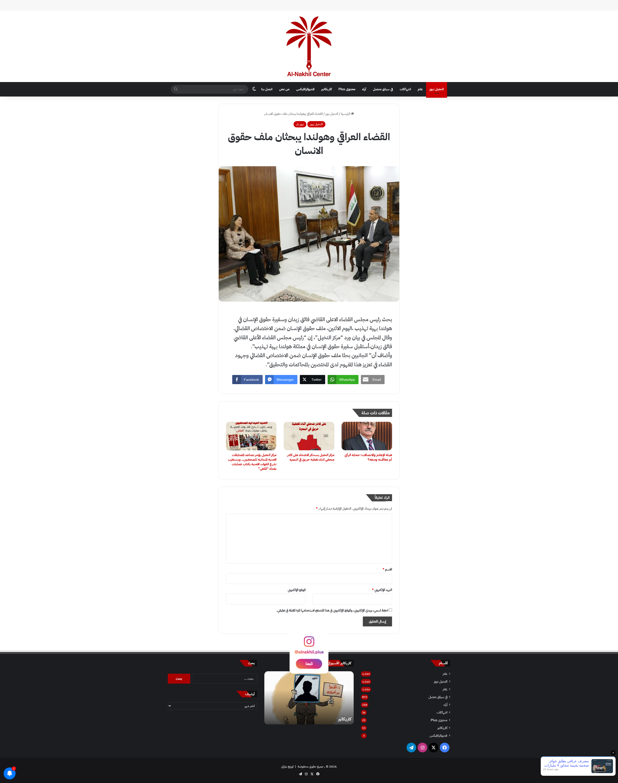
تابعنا (309, 664)
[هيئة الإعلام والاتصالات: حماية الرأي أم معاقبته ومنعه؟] (367, 436)
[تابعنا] (309, 644)
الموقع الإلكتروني (297, 590)
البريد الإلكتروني (382, 590)
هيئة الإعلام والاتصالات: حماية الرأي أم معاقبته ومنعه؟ (368, 457)
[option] (309, 697)
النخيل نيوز (436, 89)
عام (420, 89)
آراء (364, 89)
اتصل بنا (266, 89)
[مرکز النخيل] (309, 46)
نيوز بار (300, 124)
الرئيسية (346, 113)
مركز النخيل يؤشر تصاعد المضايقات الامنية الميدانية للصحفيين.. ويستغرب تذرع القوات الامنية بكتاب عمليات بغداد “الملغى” (252, 461)
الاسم (387, 569)
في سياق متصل (383, 89)
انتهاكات (405, 89)
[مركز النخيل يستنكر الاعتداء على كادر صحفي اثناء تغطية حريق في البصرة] (309, 436)
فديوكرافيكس (305, 89)
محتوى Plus (346, 89)
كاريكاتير (326, 89)
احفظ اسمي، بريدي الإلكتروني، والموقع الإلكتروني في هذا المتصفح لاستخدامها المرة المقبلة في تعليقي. (332, 610)
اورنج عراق (287, 766)
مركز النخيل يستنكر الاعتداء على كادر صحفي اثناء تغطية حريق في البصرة (310, 457)
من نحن (284, 89)
